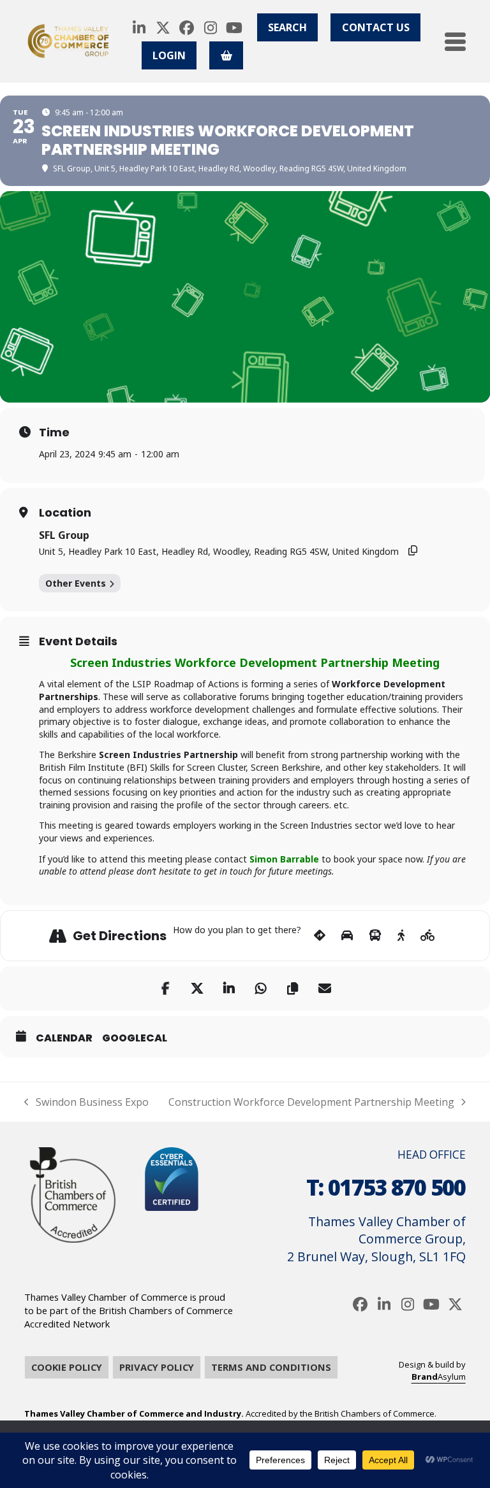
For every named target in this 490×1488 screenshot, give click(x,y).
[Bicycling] (428, 936)
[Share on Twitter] (197, 989)
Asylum (439, 1376)
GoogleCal (134, 1038)
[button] (455, 41)
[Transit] (375, 936)
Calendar (64, 1038)
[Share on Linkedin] (229, 989)
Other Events (75, 583)
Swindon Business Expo (86, 1102)
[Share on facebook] (165, 989)
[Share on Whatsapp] (261, 989)
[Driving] (347, 936)
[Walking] (401, 936)
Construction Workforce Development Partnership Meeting (311, 1102)
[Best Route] (320, 936)
